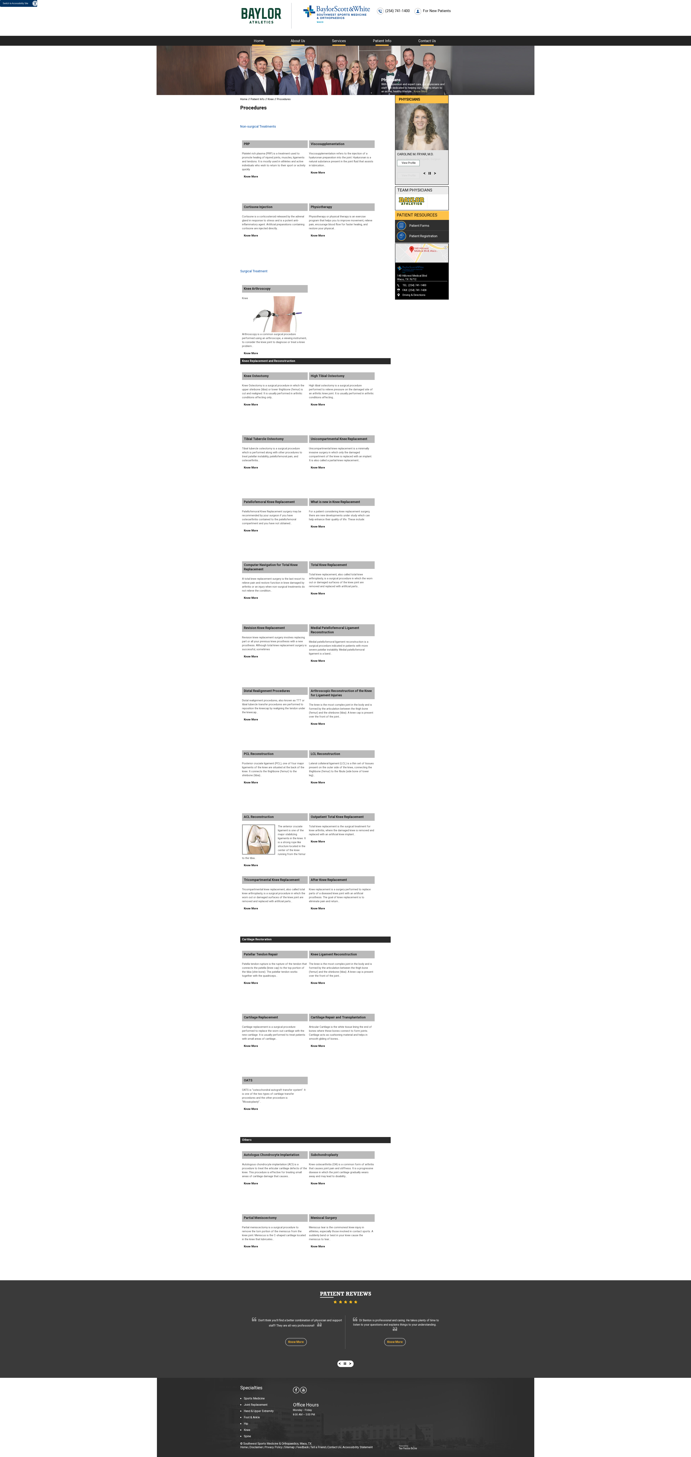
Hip (246, 1423)
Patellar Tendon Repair (261, 954)
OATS (248, 1080)
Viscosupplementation (327, 144)
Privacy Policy (274, 1447)
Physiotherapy (321, 207)
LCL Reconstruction (325, 754)
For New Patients (437, 11)
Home (259, 41)
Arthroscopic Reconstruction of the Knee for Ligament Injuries (341, 693)
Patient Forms (419, 225)
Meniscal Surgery (324, 1218)
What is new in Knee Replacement (335, 502)
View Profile (409, 175)
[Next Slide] (435, 174)
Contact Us (427, 41)
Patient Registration (423, 236)
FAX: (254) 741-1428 (414, 290)
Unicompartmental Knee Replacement (339, 439)
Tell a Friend (318, 1447)
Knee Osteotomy (256, 376)
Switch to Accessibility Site (15, 3)
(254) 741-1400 (397, 11)
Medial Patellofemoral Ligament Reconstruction (335, 630)
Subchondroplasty (324, 1155)
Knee (271, 99)
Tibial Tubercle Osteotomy (264, 439)
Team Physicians (414, 190)
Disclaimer (256, 1447)
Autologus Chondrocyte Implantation (271, 1155)
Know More (420, 91)
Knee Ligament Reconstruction (334, 954)
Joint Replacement (255, 1404)
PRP (247, 144)
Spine (247, 1436)
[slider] (430, 174)
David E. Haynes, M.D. (413, 154)
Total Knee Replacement (329, 565)
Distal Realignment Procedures (267, 691)
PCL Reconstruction (259, 754)
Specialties (251, 1387)
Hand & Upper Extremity (259, 1411)
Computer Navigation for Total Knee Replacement (271, 567)
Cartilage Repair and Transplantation (338, 1017)
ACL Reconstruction (259, 817)
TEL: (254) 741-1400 (414, 285)
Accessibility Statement (358, 1447)
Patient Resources (417, 215)
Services (339, 41)
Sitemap (289, 1447)
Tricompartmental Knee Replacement (272, 880)
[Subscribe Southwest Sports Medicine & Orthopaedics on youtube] (303, 1390)
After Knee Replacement (329, 880)
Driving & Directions (414, 295)
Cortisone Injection (258, 207)
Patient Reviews (345, 1294)
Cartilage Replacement (261, 1017)
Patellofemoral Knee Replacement (269, 502)
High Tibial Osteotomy (327, 376)
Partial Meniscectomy (260, 1218)
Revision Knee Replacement (264, 628)
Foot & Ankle (252, 1417)
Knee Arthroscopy (257, 288)
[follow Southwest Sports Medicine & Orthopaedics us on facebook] (296, 1390)
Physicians (391, 80)
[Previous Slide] (424, 174)
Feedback (302, 1447)
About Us (298, 41)
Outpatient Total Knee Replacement (337, 817)
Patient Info (382, 41)
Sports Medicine (254, 1398)
